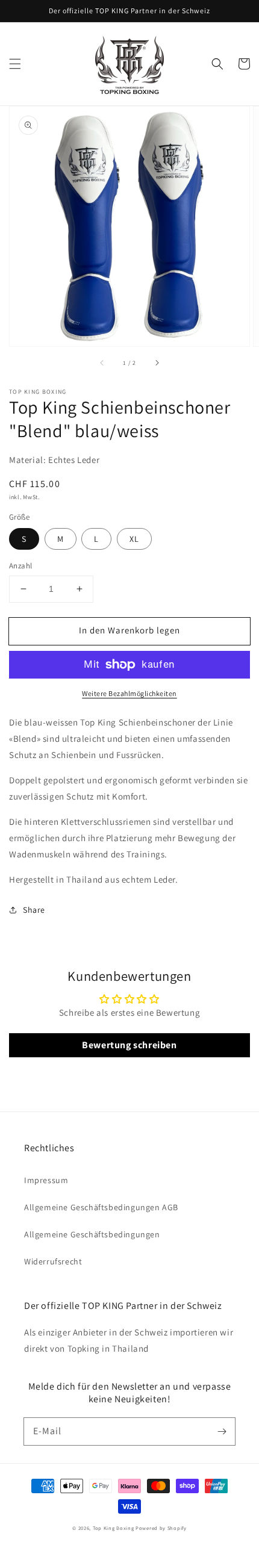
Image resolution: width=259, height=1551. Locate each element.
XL (134, 538)
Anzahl (20, 566)
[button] (15, 64)
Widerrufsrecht (53, 1261)
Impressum (46, 1180)
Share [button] (34, 909)
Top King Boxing (113, 1528)
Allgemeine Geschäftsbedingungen (92, 1234)
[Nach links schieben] (102, 363)
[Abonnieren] (221, 1431)
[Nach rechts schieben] (156, 363)
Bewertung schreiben (129, 1045)
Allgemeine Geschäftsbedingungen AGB (101, 1207)
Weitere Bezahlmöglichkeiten (129, 693)
